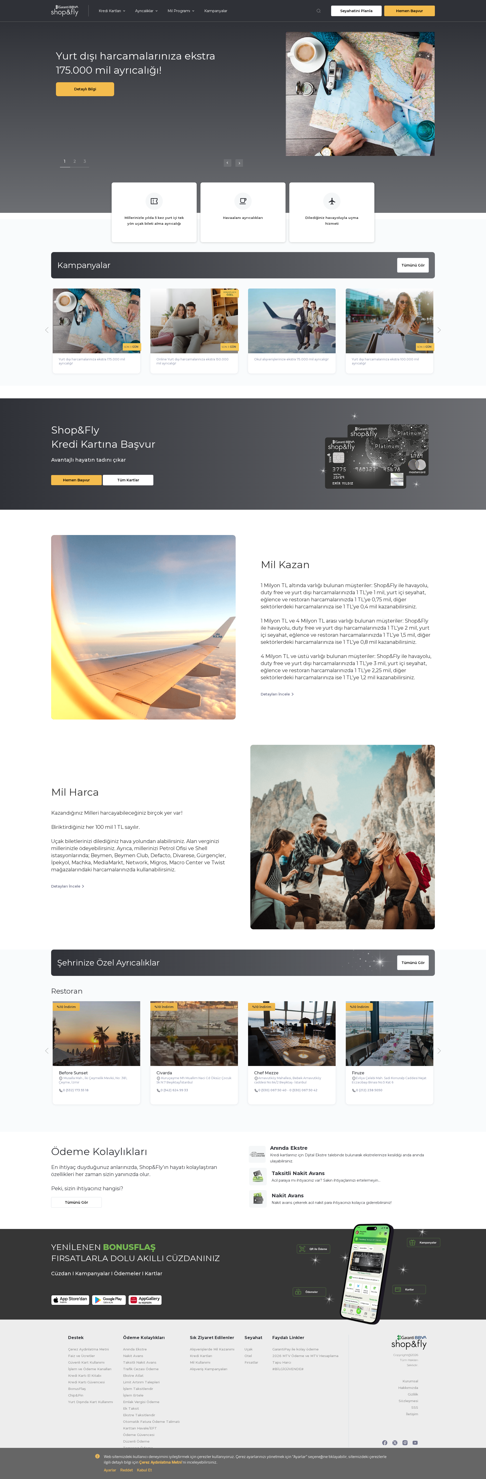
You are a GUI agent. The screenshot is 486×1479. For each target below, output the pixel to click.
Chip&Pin (75, 1395)
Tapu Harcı (281, 1362)
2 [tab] (74, 160)
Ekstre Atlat (133, 1375)
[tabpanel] (243, 94)
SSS (414, 1407)
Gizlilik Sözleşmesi (408, 1397)
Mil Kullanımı (200, 1362)
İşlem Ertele (133, 1395)
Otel (248, 1356)
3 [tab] (85, 160)
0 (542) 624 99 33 (174, 1090)
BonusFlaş (77, 1389)
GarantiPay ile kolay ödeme (295, 1349)
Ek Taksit (131, 1408)
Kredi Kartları (110, 11)
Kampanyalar (215, 11)
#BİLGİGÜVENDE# (287, 1369)
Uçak (249, 1349)
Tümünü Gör (413, 265)
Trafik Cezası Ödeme (141, 1369)
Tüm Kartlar (128, 480)
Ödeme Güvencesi (138, 1435)
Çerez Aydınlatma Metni (88, 1349)
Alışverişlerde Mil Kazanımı (212, 1349)
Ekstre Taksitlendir (139, 1415)
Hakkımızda (408, 1388)
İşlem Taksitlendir (138, 1389)
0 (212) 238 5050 (369, 1090)
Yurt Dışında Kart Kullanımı (90, 1402)
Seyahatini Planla (356, 11)
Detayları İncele (275, 694)
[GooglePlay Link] (109, 1303)
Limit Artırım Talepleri (141, 1382)
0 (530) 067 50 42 (303, 1090)
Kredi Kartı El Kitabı (84, 1375)
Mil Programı (179, 11)
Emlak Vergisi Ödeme (141, 1402)
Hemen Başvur (409, 11)
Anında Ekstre (289, 1148)
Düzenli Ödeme (136, 1441)
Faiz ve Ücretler (81, 1356)
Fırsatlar (251, 1362)
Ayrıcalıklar (144, 11)
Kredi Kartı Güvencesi (86, 1382)
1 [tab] (64, 160)
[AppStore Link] (70, 1303)
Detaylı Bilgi (85, 89)
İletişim (412, 1414)
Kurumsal (410, 1381)
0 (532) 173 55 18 (76, 1090)
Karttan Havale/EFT (140, 1428)
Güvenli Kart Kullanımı (86, 1362)
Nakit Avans (288, 1196)
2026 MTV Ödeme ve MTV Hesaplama (305, 1356)
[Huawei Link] (145, 1299)
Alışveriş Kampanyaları (208, 1369)
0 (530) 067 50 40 (272, 1090)
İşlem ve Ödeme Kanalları (89, 1369)
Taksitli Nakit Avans (298, 1173)
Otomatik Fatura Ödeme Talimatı (151, 1422)
